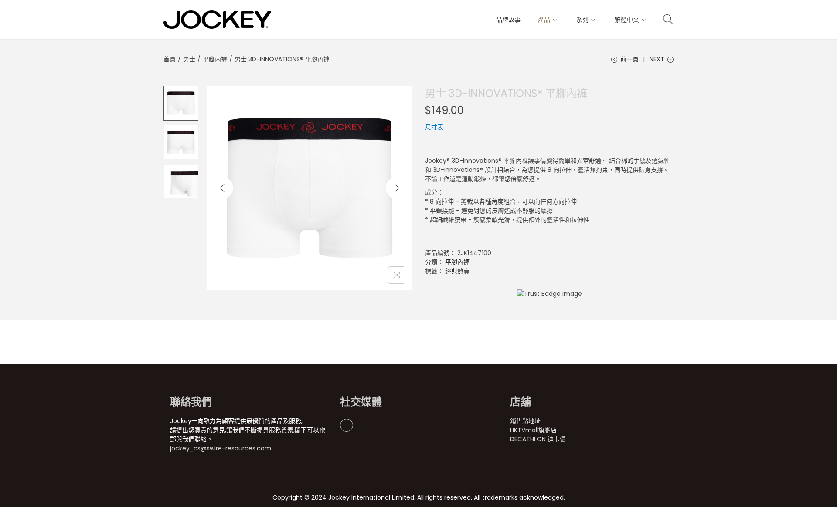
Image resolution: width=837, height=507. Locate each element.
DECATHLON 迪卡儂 (538, 439)
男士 (189, 59)
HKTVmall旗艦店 (533, 430)
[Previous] (222, 188)
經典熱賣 (457, 271)
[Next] (397, 188)
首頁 (169, 59)
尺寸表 (434, 127)
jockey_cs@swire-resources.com (220, 448)
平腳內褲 (215, 59)
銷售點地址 (525, 420)
